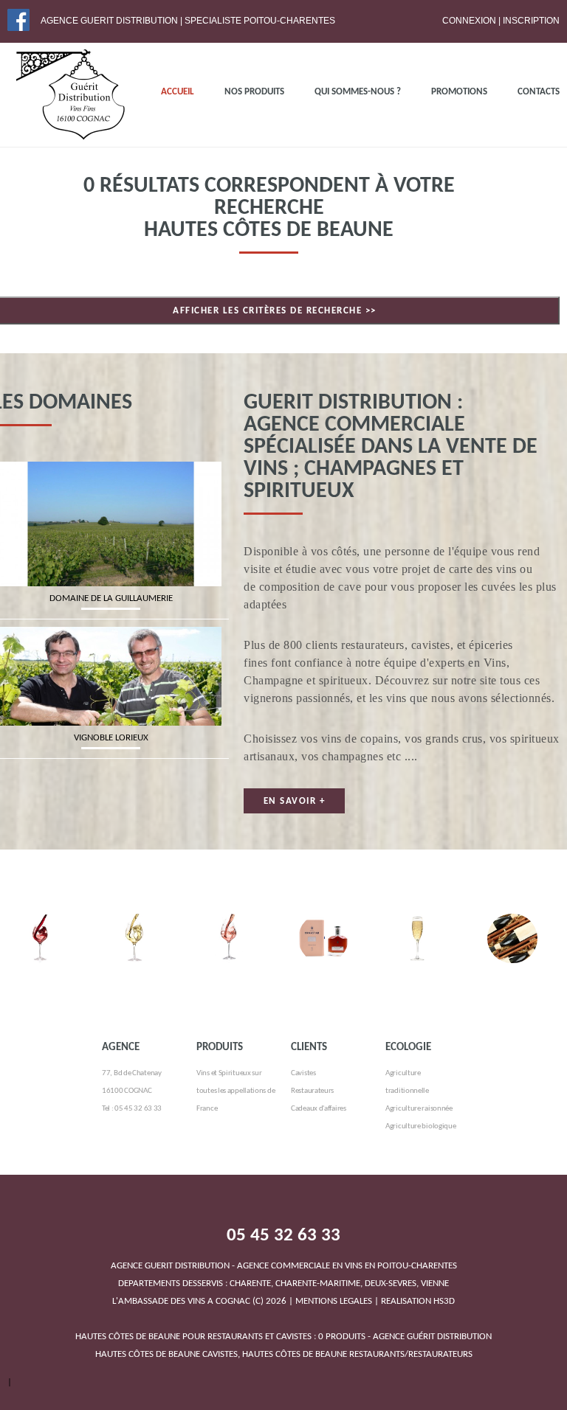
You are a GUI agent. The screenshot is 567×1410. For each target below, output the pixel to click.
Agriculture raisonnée (419, 1109)
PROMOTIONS (459, 92)
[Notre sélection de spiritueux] (323, 922)
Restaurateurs (312, 1091)
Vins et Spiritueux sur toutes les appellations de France (235, 1091)
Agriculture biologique (420, 1126)
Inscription (531, 20)
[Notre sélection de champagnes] (418, 922)
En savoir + (295, 801)
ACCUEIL (177, 92)
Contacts (539, 92)
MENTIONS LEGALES (333, 1301)
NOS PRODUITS (254, 92)
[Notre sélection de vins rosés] (229, 922)
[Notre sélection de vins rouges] (40, 922)
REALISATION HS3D (418, 1301)
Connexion (469, 20)
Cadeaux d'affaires (318, 1109)
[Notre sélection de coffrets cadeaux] (512, 922)
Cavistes (303, 1073)
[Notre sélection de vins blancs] (134, 922)
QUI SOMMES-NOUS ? (358, 92)
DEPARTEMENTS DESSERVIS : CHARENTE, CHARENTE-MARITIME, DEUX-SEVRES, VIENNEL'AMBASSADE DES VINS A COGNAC (284, 1283)
